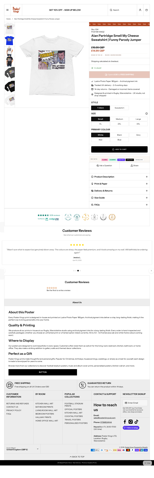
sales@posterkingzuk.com (104, 418)
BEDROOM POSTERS (45, 414)
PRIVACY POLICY (13, 410)
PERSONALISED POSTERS (76, 423)
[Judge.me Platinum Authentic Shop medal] (68, 217)
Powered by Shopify (141, 447)
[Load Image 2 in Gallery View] (9, 40)
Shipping (95, 61)
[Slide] (147, 114)
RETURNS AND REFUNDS (17, 403)
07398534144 (106, 422)
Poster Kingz (129, 447)
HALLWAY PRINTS (43, 417)
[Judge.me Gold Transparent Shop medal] (85, 217)
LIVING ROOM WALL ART (47, 410)
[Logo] (16, 10)
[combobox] (122, 10)
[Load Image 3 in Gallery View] (9, 51)
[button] (146, 10)
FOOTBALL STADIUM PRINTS (74, 404)
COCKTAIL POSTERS (74, 416)
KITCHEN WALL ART (44, 403)
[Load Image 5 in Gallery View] (9, 73)
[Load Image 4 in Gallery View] (9, 61)
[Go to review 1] (73, 270)
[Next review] (151, 270)
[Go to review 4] (80, 270)
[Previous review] (2, 270)
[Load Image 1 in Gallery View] (9, 28)
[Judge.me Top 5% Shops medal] (103, 217)
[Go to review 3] (78, 270)
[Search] (110, 10)
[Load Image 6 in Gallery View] (9, 87)
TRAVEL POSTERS (73, 420)
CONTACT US (12, 407)
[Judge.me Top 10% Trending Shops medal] (112, 217)
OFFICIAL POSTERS (73, 409)
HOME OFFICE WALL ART (47, 421)
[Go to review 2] (76, 270)
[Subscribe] (145, 403)
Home (8, 19)
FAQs (8, 414)
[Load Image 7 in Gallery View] (9, 101)
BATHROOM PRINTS (44, 407)
